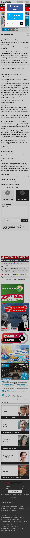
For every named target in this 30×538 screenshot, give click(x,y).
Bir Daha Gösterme (12, 24)
